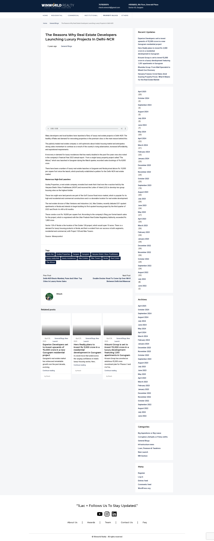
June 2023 (142, 205)
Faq (145, 522)
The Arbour (50, 262)
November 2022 (144, 252)
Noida (105, 258)
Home (45, 15)
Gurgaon (76, 254)
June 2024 (142, 125)
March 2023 (143, 225)
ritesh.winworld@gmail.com (109, 7)
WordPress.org (144, 488)
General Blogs (54, 23)
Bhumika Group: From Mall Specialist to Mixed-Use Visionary (154, 68)
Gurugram (85, 254)
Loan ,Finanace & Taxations (149, 448)
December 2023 (144, 165)
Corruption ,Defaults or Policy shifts (153, 437)
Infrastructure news (146, 444)
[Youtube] (100, 514)
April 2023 (142, 219)
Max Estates (83, 258)
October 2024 (143, 98)
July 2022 (142, 279)
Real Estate (115, 258)
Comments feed (144, 484)
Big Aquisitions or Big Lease (149, 433)
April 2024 (142, 138)
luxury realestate (52, 258)
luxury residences (69, 258)
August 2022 (143, 272)
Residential (56, 15)
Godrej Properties (63, 254)
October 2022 (143, 259)
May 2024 (142, 132)
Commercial (73, 15)
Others (124, 15)
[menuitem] (169, 15)
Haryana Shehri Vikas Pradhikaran (105, 254)
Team (108, 522)
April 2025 (142, 92)
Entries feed (143, 481)
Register (141, 473)
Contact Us (127, 522)
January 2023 (143, 239)
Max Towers (96, 258)
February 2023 (144, 232)
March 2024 (143, 145)
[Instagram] (107, 514)
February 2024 (144, 152)
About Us (72, 522)
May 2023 (142, 212)
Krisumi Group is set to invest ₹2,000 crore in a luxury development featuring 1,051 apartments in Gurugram (117, 349)
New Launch (143, 452)
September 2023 (144, 185)
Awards (91, 522)
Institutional (91, 15)
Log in (140, 477)
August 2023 (143, 192)
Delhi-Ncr (50, 254)
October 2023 (143, 179)
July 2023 (142, 199)
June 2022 (142, 286)
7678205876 (104, 5)
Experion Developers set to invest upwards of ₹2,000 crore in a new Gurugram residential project (55, 349)
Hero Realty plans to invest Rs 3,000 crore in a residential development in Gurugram (152, 51)
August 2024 (143, 112)
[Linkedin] (114, 514)
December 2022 (144, 246)
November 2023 (144, 172)
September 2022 (144, 266)
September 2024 (144, 105)
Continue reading (49, 370)
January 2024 (143, 158)
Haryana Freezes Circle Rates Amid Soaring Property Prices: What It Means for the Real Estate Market (154, 77)
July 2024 (142, 118)
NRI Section (142, 456)
